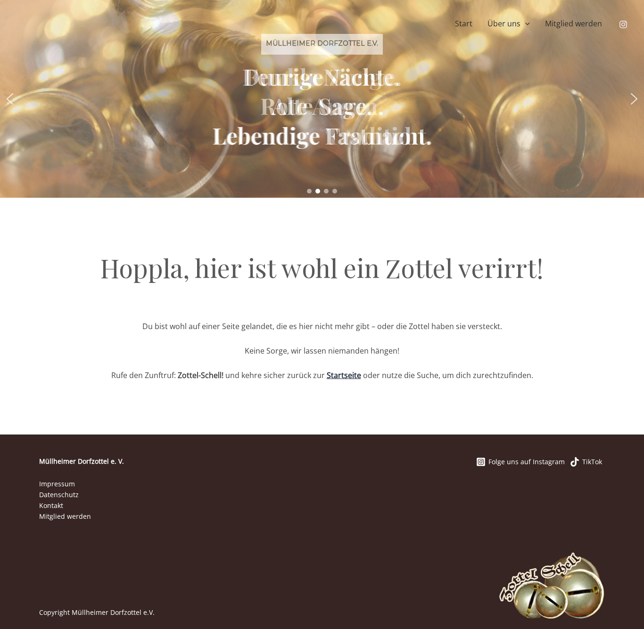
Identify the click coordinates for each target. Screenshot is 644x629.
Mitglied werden (573, 23)
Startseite (344, 375)
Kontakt (51, 505)
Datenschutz (59, 494)
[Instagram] (623, 24)
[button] (525, 24)
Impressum (57, 483)
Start (463, 23)
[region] (322, 99)
